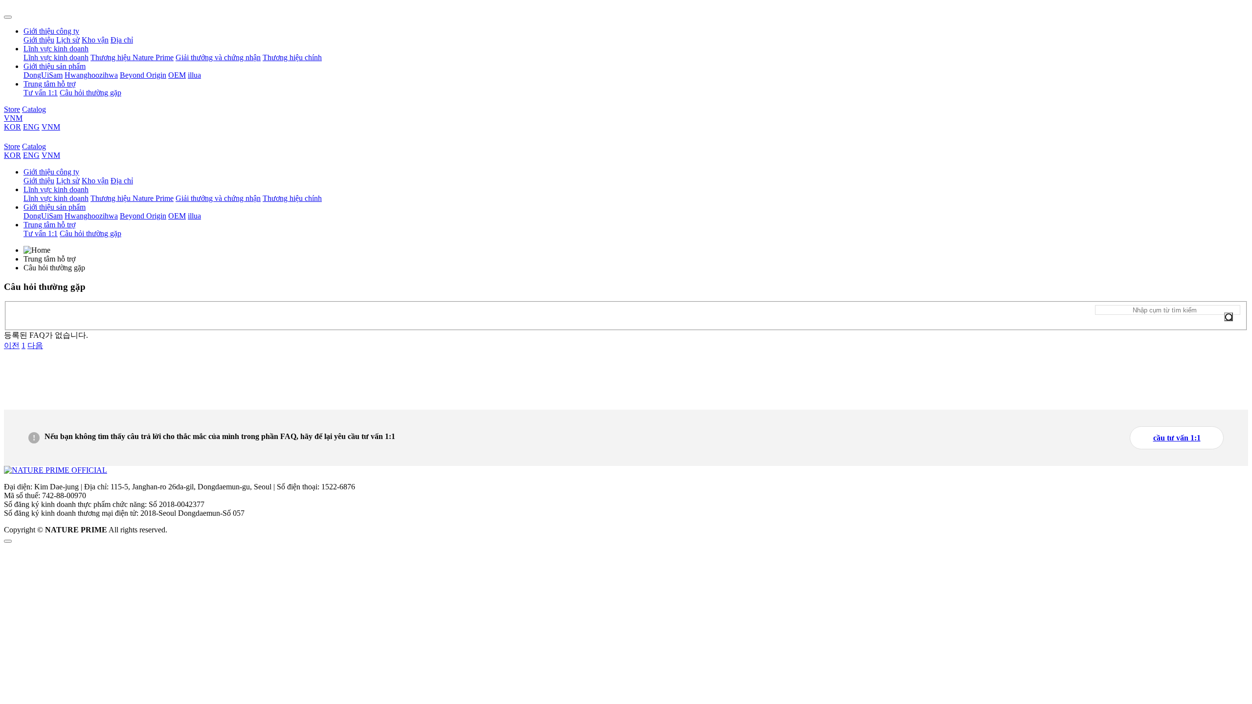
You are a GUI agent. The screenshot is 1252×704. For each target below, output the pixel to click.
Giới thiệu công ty (51, 31)
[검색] (1228, 316)
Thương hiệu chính (292, 57)
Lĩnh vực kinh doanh (56, 48)
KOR (12, 127)
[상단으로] (8, 541)
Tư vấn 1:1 (40, 92)
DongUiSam (43, 75)
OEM (177, 75)
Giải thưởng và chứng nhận (218, 57)
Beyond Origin (143, 75)
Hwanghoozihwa (91, 75)
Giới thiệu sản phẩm (54, 66)
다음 (35, 345)
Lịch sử (68, 40)
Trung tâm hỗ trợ (49, 84)
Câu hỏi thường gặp (90, 92)
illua (194, 75)
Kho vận (95, 40)
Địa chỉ (122, 40)
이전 (12, 345)
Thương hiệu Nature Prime (132, 57)
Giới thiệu (38, 40)
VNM (13, 118)
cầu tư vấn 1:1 (1177, 438)
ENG (31, 127)
